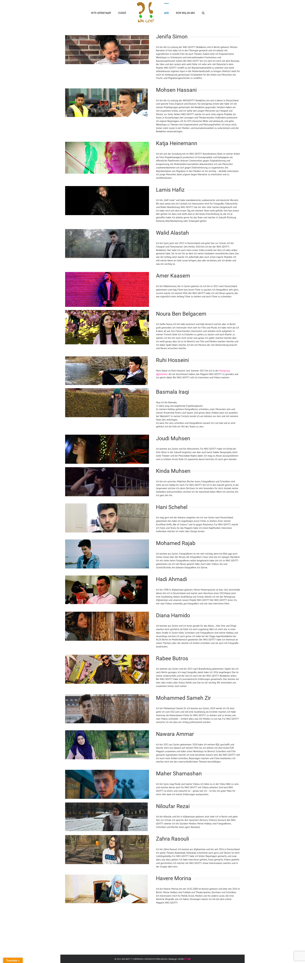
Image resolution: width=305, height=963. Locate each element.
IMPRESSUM (138, 959)
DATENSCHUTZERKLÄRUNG (156, 959)
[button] (193, 12)
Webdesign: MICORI (176, 959)
